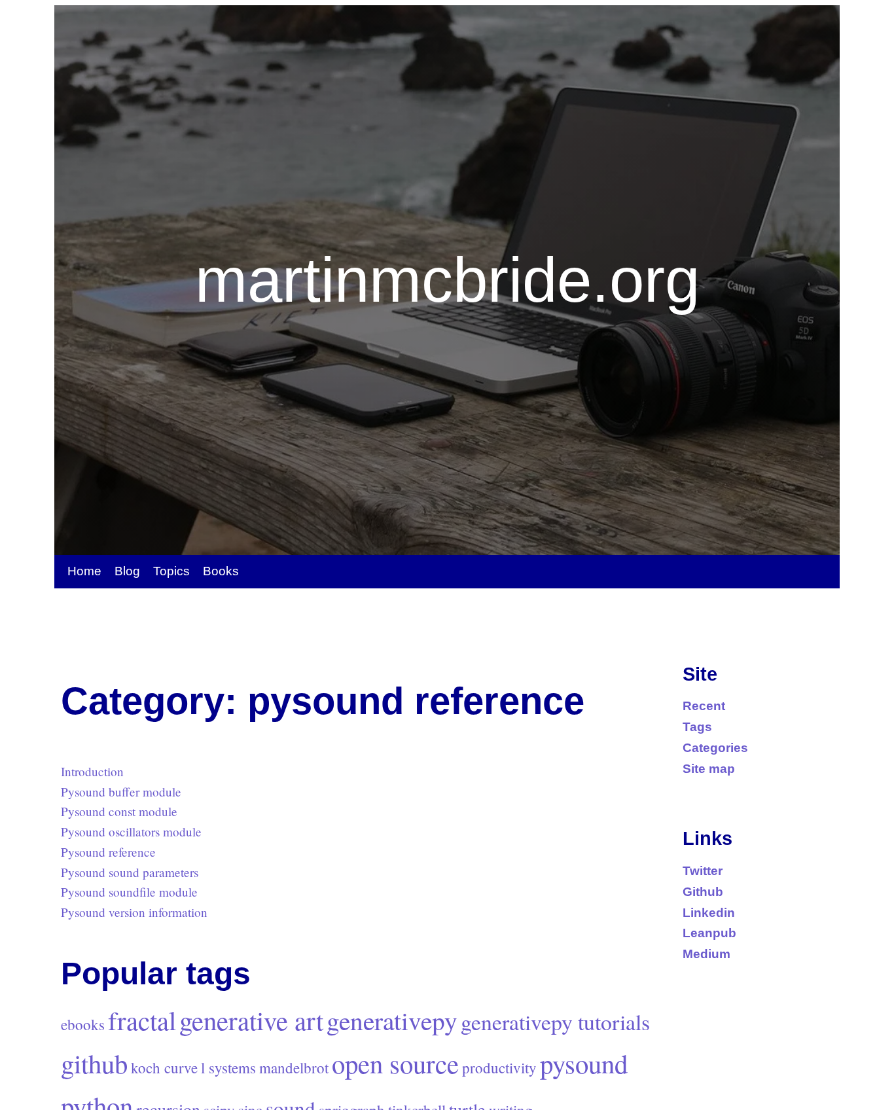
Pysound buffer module (121, 791)
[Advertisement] (299, 624)
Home (84, 571)
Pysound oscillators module (131, 831)
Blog (127, 571)
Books (221, 571)
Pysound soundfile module (129, 892)
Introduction (92, 771)
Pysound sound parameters (129, 872)
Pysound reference (108, 852)
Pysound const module (119, 811)
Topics (171, 571)
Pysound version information (134, 912)
